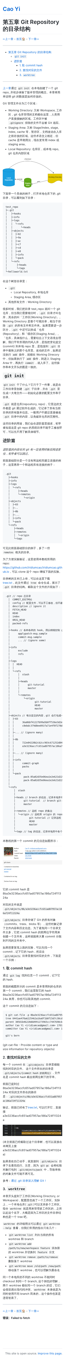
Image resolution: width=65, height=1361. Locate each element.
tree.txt (7, 582)
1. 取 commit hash (30, 65)
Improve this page (50, 1353)
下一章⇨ (33, 39)
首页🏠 (20, 39)
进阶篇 (18, 61)
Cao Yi (11, 9)
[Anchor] (27, 375)
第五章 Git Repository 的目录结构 (29, 52)
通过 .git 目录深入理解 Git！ (29, 1180)
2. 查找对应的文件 (30, 70)
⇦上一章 (8, 39)
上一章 (7, 88)
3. (27, 75)
